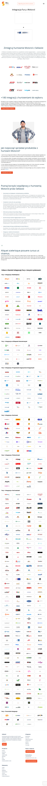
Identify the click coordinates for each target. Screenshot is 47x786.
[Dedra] (29, 534)
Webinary (3, 756)
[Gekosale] (29, 350)
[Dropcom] (40, 539)
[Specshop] (29, 698)
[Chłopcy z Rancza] (18, 530)
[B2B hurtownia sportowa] (29, 508)
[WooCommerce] (40, 345)
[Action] (18, 494)
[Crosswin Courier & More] (7, 451)
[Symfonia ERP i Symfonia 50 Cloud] (18, 376)
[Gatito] (7, 685)
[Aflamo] (7, 694)
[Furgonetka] (18, 428)
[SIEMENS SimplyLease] (29, 464)
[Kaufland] (40, 288)
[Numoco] (7, 623)
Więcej (4, 744)
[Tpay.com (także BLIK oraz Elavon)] (7, 459)
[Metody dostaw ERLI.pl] (29, 446)
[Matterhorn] (29, 605)
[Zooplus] (7, 324)
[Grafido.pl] (40, 715)
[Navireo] (7, 403)
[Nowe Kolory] (7, 446)
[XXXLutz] (29, 319)
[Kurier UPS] (29, 419)
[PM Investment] (40, 631)
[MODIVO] (7, 292)
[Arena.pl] (29, 279)
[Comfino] (18, 486)
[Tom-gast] (40, 658)
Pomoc (3, 769)
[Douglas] (18, 301)
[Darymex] (7, 534)
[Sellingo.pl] (7, 345)
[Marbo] (18, 601)
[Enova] (40, 381)
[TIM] (18, 658)
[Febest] (29, 557)
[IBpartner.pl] (18, 694)
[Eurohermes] (7, 442)
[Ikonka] (29, 574)
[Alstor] (40, 676)
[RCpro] (29, 636)
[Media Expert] (29, 310)
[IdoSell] (7, 350)
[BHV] (29, 324)
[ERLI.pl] (18, 283)
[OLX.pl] (40, 279)
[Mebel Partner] (18, 610)
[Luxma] (40, 596)
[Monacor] (18, 614)
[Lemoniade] (7, 596)
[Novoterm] (29, 694)
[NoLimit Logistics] (18, 433)
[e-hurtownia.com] (7, 543)
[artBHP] (7, 680)
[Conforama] (18, 315)
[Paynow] (18, 477)
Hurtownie (27, 737)
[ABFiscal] (18, 724)
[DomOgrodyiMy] (29, 539)
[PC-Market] (29, 385)
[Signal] (40, 644)
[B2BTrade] (40, 508)
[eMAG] (7, 288)
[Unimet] (18, 662)
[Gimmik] (40, 561)
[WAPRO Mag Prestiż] (18, 381)
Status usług (4, 774)
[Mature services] (40, 605)
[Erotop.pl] (40, 548)
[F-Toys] (29, 552)
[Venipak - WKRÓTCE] (40, 442)
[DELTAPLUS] (29, 703)
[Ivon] (7, 579)
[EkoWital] (18, 548)
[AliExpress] (40, 297)
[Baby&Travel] (7, 512)
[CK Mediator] (29, 707)
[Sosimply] (40, 649)
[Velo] (29, 662)
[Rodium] (40, 640)
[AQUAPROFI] (18, 707)
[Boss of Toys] (18, 526)
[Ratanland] (40, 694)
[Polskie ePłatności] (29, 477)
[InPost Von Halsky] (18, 328)
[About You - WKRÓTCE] (40, 333)
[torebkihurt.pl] (7, 698)
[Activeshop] (29, 494)
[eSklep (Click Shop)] (18, 350)
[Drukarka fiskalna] (18, 720)
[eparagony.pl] (18, 398)
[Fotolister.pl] (29, 715)
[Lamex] (40, 588)
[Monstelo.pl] (29, 614)
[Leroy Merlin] (18, 306)
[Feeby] (40, 680)
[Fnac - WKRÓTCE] (7, 333)
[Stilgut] (29, 653)
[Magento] (18, 345)
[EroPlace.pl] (29, 548)
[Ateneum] (40, 503)
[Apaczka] (40, 424)
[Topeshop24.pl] (7, 662)
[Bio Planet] (18, 680)
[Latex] (7, 592)
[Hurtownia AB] (18, 570)
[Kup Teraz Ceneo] (29, 283)
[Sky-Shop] (7, 359)
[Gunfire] (18, 685)
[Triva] (18, 394)
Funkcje (3, 750)
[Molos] (7, 614)
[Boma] (7, 526)
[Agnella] (18, 676)
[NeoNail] (40, 619)
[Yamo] (18, 671)
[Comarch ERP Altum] (29, 381)
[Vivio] (18, 667)
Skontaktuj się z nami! (6, 172)
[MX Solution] (7, 610)
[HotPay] (7, 468)
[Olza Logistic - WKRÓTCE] (40, 437)
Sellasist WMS (4, 755)
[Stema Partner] (18, 653)
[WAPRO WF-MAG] (7, 372)
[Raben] (18, 437)
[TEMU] (7, 306)
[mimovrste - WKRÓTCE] (7, 337)
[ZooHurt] (7, 676)
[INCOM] (40, 574)
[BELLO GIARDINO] (7, 517)
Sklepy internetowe (29, 739)
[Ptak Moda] (18, 636)
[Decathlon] (18, 292)
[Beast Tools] (29, 512)
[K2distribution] (40, 579)
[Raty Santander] (18, 464)
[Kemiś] (18, 583)
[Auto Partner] (7, 508)
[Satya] (18, 644)
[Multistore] (18, 619)
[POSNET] (7, 720)
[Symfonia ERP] (7, 394)
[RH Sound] (18, 640)
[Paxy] (40, 446)
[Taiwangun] (7, 658)
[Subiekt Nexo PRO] (40, 372)
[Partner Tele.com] (7, 631)
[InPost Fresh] (18, 288)
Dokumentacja (4, 771)
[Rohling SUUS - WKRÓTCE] (29, 437)
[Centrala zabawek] (7, 530)
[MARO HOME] (7, 605)
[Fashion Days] (7, 315)
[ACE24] (7, 494)
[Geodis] (18, 442)
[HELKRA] (40, 566)
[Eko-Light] (40, 543)
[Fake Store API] (7, 703)
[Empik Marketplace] (7, 283)
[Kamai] (7, 583)
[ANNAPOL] (29, 499)
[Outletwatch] (7, 627)
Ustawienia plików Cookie (6, 760)
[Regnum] (7, 640)
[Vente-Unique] (40, 315)
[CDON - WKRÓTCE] (29, 333)
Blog (3, 758)
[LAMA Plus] (29, 588)
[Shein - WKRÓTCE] (40, 328)
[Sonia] (29, 649)
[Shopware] (7, 354)
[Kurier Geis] (29, 424)
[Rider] (29, 640)
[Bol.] (40, 310)
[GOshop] (7, 363)
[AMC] (18, 499)
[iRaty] (29, 482)
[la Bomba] (18, 588)
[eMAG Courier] (29, 451)
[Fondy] (29, 473)
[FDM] (18, 557)
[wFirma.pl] (29, 372)
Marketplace (27, 736)
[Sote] (29, 359)
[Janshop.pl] (29, 579)
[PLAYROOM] (29, 631)
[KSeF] (18, 403)
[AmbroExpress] (7, 433)
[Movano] (7, 619)
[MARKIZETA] (40, 601)
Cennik (3, 767)
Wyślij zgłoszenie (30, 751)
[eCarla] (18, 543)
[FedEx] (7, 428)
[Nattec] (29, 619)
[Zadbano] (7, 437)
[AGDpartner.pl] (7, 499)
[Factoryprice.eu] (29, 680)
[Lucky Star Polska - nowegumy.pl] (29, 596)
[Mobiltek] (7, 477)
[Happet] (29, 566)
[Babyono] (18, 512)
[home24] (40, 306)
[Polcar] (7, 636)
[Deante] (18, 534)
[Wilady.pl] (7, 671)
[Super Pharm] (7, 319)
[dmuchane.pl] (18, 539)
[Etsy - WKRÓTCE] (29, 301)
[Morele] (7, 297)
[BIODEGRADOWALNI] (7, 521)
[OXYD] (18, 627)
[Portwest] (29, 689)
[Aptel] (40, 499)
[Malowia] (7, 689)
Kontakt (3, 759)
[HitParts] (7, 570)
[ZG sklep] (40, 671)
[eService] (18, 473)
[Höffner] (40, 319)
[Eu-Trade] (7, 552)
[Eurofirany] (18, 698)
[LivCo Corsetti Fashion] (18, 596)
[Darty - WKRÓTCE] (18, 333)
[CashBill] (40, 468)
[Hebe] (7, 301)
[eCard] (7, 473)
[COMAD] (29, 530)
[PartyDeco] (18, 631)
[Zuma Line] (40, 698)
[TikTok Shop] (29, 328)
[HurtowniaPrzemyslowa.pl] (40, 570)
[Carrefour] (29, 315)
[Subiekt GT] (7, 376)
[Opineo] (18, 715)
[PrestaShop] (29, 345)
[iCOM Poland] (7, 574)
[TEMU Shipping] (18, 451)
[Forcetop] (40, 557)
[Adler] (40, 494)
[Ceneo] (7, 715)
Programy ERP (28, 740)
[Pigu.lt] (40, 292)
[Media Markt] (29, 306)
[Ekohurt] (7, 548)
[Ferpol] (40, 534)
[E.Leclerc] (18, 319)
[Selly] (40, 359)
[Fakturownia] (29, 394)
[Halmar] (18, 566)
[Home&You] (29, 292)
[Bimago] (40, 517)
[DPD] (7, 424)
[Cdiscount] (40, 301)
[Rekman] (40, 689)
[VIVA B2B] (7, 667)
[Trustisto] (40, 720)
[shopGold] (18, 354)
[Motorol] (40, 614)
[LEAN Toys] (18, 592)
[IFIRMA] (29, 398)
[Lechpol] (29, 592)
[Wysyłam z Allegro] (40, 433)
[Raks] (40, 385)
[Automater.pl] (29, 720)
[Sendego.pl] (7, 419)
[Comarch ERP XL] (40, 376)
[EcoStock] (29, 543)
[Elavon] (29, 486)
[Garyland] (29, 561)
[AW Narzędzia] (18, 508)
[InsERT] (7, 411)
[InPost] (18, 446)
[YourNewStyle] (29, 671)
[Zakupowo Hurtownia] (18, 703)
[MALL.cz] (18, 310)
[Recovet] (40, 636)
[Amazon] (40, 283)
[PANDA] (29, 627)
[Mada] (7, 601)
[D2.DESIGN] (40, 530)
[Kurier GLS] (40, 419)
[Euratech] (18, 552)
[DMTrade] (7, 539)
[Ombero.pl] (18, 689)
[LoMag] (18, 385)
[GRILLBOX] (7, 566)
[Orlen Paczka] (29, 428)
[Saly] (40, 350)
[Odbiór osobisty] (40, 428)
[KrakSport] (7, 588)
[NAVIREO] (18, 372)
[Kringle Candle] (40, 685)
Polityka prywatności (6, 776)
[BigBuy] (29, 517)
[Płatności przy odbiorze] (40, 477)
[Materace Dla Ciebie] (18, 605)
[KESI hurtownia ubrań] (29, 583)
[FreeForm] (7, 561)
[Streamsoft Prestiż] (18, 390)
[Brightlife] (29, 526)
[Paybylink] (40, 482)
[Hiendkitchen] (29, 685)
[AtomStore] (18, 359)
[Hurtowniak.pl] (29, 570)
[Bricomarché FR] (18, 324)
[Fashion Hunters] (7, 557)
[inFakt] (40, 394)
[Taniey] (7, 310)
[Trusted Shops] (7, 724)
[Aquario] (7, 503)
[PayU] (29, 459)
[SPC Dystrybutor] (7, 653)
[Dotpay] (18, 459)
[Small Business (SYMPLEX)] (7, 390)
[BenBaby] (18, 517)
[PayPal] (40, 459)
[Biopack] (18, 521)
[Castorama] (18, 297)
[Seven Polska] (29, 644)
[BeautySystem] (40, 512)
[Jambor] (18, 579)
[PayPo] (7, 482)
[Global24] (29, 442)
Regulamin (4, 770)
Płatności (27, 743)
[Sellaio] (18, 363)
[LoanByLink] (7, 486)
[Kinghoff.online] (40, 583)
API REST (3, 773)
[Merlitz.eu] (40, 610)
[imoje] (40, 473)
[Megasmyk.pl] (29, 610)
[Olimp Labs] (18, 623)
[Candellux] (40, 526)
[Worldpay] (40, 464)
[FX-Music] (18, 561)
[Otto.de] (29, 288)
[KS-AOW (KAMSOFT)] (7, 385)
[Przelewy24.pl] (7, 464)
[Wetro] (40, 667)
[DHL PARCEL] (18, 419)
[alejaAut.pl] (29, 676)
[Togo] (29, 658)
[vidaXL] (40, 662)
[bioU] (29, 521)
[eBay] (18, 279)
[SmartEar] (7, 649)
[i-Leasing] (18, 482)
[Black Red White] (29, 297)
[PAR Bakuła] (40, 627)
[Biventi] (40, 521)
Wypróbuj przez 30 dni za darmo (25, 3)
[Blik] (18, 468)
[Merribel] (40, 703)
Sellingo (3, 753)
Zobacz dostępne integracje (8, 108)
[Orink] (40, 623)
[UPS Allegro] (29, 433)
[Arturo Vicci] (29, 503)
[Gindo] (40, 707)
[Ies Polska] (18, 574)
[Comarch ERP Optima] (29, 376)
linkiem (6, 169)
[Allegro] (7, 279)
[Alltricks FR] (40, 324)
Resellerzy (4, 752)
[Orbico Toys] (29, 623)
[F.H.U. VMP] (40, 552)
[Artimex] (18, 503)
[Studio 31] (40, 653)
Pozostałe (27, 745)
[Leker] (40, 592)
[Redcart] (40, 354)
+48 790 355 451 (28, 756)
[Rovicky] (7, 644)
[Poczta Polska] (18, 424)
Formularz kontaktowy (31, 761)
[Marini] (29, 601)
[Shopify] (29, 354)
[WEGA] (29, 667)
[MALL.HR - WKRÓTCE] (18, 337)
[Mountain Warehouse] (7, 328)
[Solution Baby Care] (18, 649)
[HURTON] (7, 707)
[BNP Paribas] (29, 468)
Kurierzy (27, 742)
